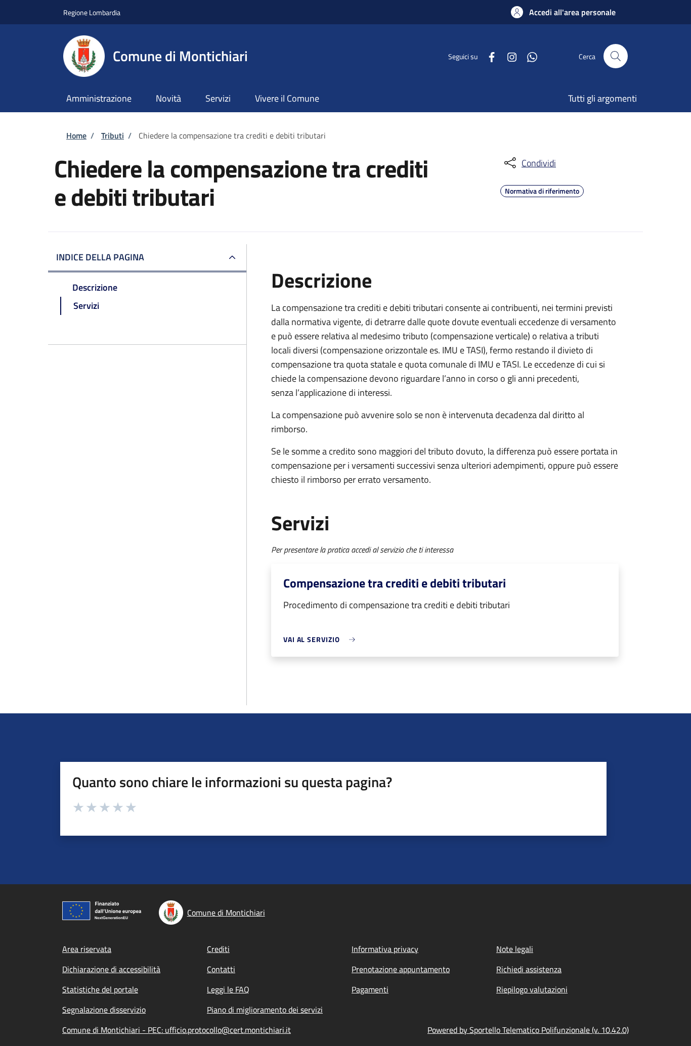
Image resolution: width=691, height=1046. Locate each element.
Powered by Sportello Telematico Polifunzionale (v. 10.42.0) (528, 1030)
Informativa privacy (385, 949)
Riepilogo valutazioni (532, 989)
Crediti (218, 949)
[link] (321, 639)
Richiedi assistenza (529, 969)
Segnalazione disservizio (104, 1010)
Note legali (514, 949)
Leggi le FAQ (228, 989)
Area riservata (86, 949)
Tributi (112, 135)
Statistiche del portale (100, 989)
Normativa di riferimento (542, 190)
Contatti (221, 969)
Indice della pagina (100, 257)
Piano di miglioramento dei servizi (265, 1010)
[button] (563, 12)
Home (76, 135)
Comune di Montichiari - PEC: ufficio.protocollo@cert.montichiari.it (176, 1030)
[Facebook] (488, 56)
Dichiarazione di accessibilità (111, 969)
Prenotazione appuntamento (401, 969)
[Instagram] (508, 56)
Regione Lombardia (91, 12)
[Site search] (615, 56)
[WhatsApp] (528, 56)
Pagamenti (370, 989)
